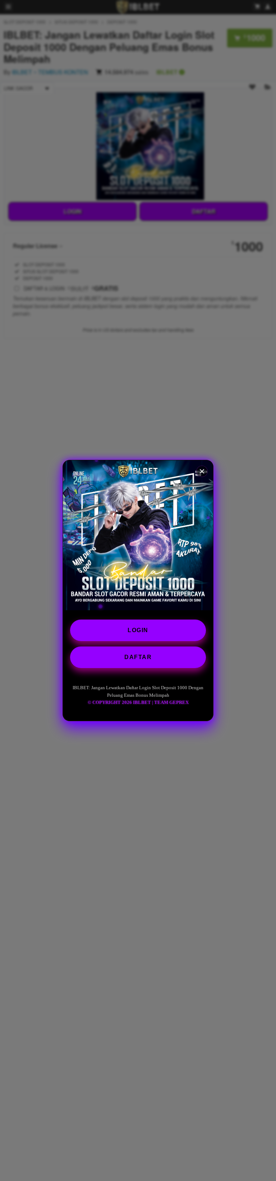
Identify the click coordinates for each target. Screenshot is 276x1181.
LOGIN (138, 630)
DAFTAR (138, 657)
